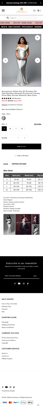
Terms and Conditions (9, 340)
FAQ (3, 312)
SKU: (3, 109)
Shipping (4, 105)
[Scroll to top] (38, 405)
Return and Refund (8, 327)
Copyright (5, 343)
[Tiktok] (27, 284)
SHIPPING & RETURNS (19, 164)
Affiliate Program (7, 358)
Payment (4, 309)
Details (5, 164)
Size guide (5, 322)
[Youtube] (19, 284)
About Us (5, 353)
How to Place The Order (9, 304)
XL (22, 128)
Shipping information (8, 325)
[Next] (40, 3)
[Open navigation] (8, 10)
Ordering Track (6, 306)
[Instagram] (24, 284)
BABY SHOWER (14, 27)
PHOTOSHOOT (27, 27)
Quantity (4, 138)
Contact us (5, 356)
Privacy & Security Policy (10, 338)
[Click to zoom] (37, 37)
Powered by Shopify (8, 391)
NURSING (38, 27)
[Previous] (2, 3)
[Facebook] (2, 387)
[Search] (7, 18)
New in (4, 27)
